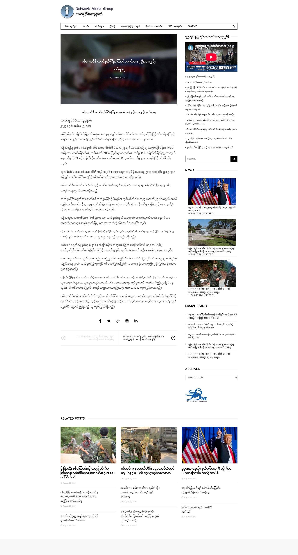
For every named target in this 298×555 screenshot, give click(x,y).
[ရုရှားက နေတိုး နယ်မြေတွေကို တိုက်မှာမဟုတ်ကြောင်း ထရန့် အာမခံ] (212, 191)
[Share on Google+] (118, 321)
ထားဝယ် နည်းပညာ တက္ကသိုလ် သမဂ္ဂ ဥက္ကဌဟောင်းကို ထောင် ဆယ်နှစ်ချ (95, 338)
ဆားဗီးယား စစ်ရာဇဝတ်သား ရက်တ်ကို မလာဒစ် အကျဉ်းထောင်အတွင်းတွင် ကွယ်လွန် (209, 291)
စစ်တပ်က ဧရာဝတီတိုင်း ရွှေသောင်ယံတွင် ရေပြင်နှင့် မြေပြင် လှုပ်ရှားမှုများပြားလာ (210, 326)
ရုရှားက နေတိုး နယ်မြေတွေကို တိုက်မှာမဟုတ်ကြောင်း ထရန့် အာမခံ (212, 209)
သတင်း (86, 26)
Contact (192, 26)
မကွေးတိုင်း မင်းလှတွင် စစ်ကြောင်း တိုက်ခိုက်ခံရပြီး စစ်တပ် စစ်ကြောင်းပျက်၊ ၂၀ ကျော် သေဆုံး (140, 516)
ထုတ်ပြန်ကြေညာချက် (130, 26)
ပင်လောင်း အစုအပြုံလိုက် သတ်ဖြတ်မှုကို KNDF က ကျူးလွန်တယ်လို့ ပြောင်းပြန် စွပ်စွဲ (143, 338)
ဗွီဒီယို (112, 26)
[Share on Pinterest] (127, 321)
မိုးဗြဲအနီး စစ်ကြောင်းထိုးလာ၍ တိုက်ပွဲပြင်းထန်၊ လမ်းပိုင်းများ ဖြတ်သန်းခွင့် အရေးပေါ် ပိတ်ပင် (212, 316)
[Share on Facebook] (100, 321)
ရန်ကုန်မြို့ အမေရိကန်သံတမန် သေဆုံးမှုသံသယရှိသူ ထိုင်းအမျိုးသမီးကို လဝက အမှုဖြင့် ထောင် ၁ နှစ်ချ (211, 250)
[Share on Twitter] (109, 321)
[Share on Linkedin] (136, 321)
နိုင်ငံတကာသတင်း (154, 26)
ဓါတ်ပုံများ (99, 26)
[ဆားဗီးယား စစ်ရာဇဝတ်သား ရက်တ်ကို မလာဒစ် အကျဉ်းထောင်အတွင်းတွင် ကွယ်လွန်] (212, 273)
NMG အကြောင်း (175, 26)
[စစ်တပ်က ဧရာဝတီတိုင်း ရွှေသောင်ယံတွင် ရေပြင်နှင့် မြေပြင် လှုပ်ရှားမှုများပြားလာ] (149, 445)
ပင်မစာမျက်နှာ (70, 26)
